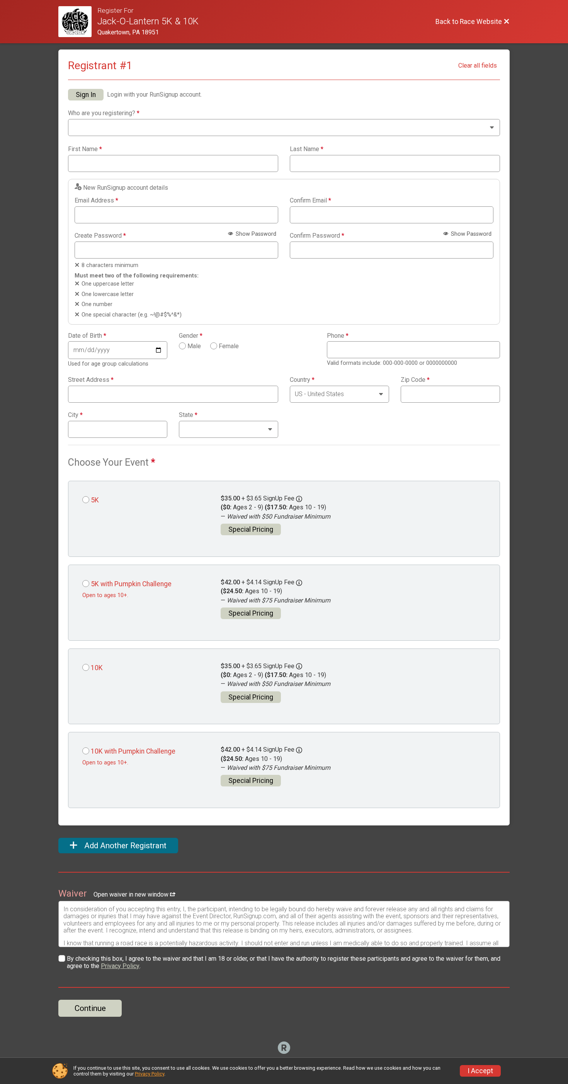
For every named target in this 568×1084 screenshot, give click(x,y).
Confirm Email (310, 200)
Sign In (86, 95)
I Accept (480, 1071)
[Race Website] (77, 21)
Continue (90, 1008)
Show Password (255, 234)
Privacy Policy (120, 966)
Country (302, 379)
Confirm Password (317, 235)
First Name (85, 149)
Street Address (91, 379)
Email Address (96, 200)
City (75, 415)
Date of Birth (87, 335)
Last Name (306, 149)
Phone (338, 335)
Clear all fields (477, 65)
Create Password (100, 235)
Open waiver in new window (132, 894)
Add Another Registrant (124, 845)
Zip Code (415, 379)
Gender (190, 335)
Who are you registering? (103, 113)
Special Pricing (250, 529)
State (188, 415)
